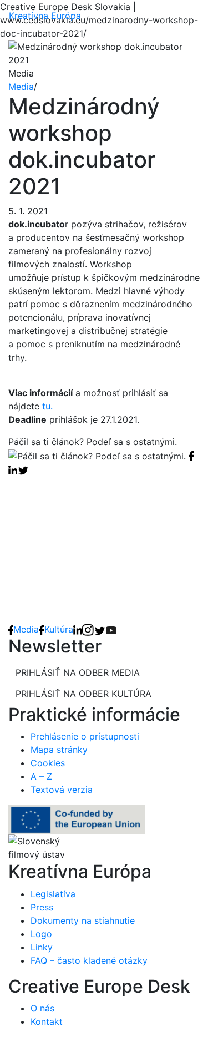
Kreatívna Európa (45, 15)
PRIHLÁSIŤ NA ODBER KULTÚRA (83, 693)
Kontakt (47, 1021)
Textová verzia (62, 789)
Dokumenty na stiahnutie (83, 920)
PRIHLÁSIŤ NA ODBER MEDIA (78, 672)
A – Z (41, 776)
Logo (41, 933)
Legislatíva (53, 893)
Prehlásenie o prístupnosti (85, 736)
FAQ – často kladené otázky (89, 960)
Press (42, 907)
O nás (42, 1008)
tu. (47, 406)
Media (21, 86)
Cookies (48, 762)
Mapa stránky (59, 749)
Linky (42, 947)
